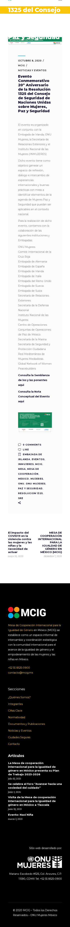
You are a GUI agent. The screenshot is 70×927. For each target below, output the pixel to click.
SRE (20, 498)
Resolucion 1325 (30, 493)
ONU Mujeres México (43, 915)
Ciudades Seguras (19, 737)
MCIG (21, 65)
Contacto (14, 744)
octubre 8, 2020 (30, 60)
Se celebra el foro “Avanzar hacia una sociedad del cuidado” (35, 785)
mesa (22, 469)
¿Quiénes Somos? (19, 697)
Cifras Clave (15, 710)
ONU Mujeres (35, 483)
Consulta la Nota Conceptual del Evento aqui (34, 396)
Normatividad (16, 717)
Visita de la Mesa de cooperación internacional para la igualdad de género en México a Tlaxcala (32, 800)
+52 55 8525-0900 (19, 667)
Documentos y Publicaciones (26, 724)
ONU (21, 483)
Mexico (23, 478)
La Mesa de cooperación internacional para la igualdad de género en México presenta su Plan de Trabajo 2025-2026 (33, 768)
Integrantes (15, 704)
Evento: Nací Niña (20, 814)
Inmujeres (26, 464)
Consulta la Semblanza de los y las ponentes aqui (34, 380)
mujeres (37, 478)
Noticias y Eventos (32, 70)
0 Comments (31, 444)
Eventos (38, 459)
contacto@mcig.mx (20, 672)
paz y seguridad (30, 488)
